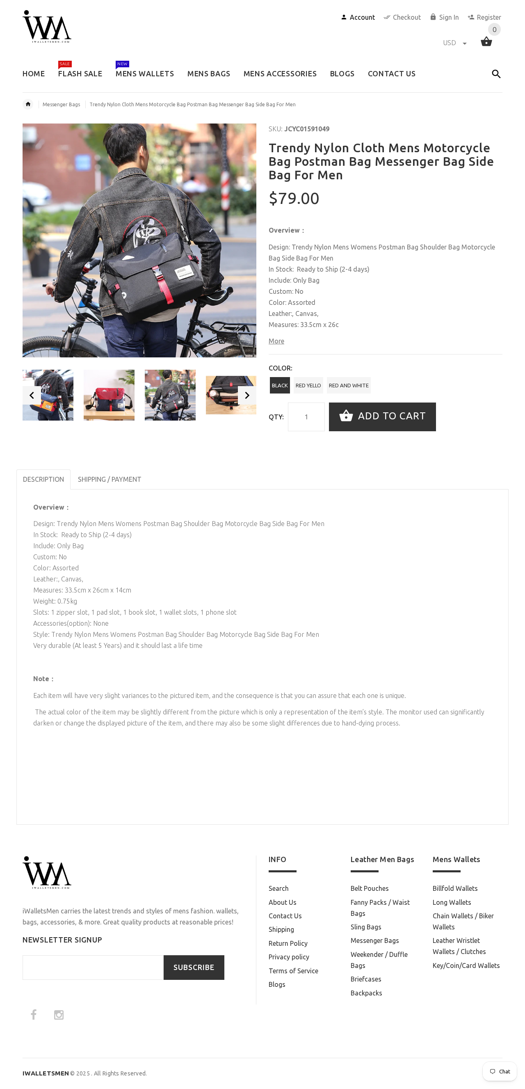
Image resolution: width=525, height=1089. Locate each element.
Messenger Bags (61, 104)
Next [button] (247, 395)
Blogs (277, 984)
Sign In (449, 17)
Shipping (281, 929)
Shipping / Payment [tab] (110, 479)
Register (489, 17)
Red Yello (308, 385)
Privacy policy (289, 957)
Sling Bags (366, 927)
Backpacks (366, 993)
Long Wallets (452, 902)
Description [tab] (43, 479)
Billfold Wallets (455, 888)
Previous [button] (32, 395)
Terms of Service (293, 971)
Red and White (349, 385)
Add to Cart (390, 415)
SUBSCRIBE (194, 967)
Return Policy (288, 943)
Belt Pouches (370, 888)
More (276, 341)
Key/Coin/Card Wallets (466, 965)
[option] (48, 395)
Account (362, 17)
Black (280, 385)
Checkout (407, 17)
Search (279, 888)
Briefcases (366, 979)
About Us (283, 902)
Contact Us (285, 916)
